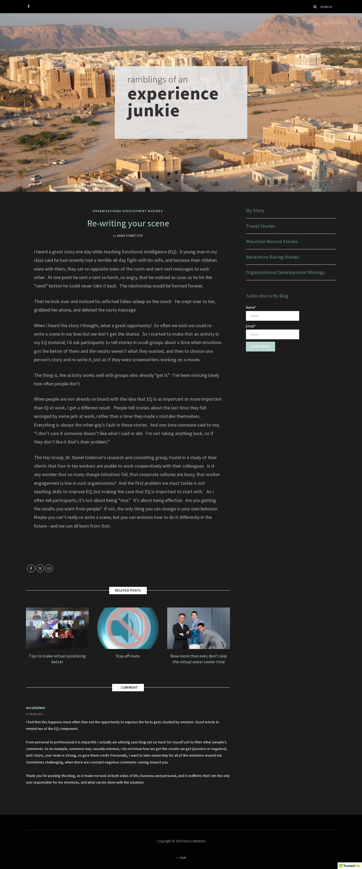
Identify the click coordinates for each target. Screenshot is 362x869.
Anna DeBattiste (130, 235)
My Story (255, 210)
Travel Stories (260, 226)
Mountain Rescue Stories (272, 241)
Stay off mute (128, 655)
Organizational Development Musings (128, 211)
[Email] (12, 307)
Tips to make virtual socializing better (57, 658)
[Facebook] (12, 267)
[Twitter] (12, 280)
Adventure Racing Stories (272, 257)
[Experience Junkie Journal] (181, 102)
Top (182, 858)
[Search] (315, 6)
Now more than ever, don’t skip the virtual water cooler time (198, 658)
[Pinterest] (12, 294)
